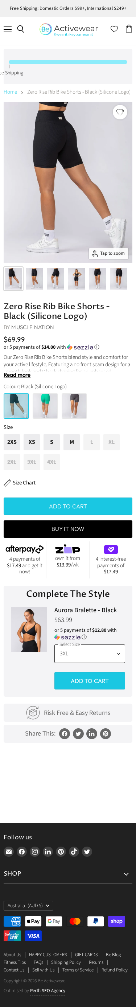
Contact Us (14, 970)
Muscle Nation (32, 327)
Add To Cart (90, 680)
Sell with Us (43, 970)
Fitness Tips (15, 962)
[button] (68, 347)
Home (10, 92)
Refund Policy (115, 970)
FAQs (38, 962)
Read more (17, 375)
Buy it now (68, 528)
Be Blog (113, 954)
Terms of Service (78, 970)
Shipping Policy (66, 962)
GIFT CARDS (86, 954)
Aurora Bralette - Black (85, 610)
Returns (96, 962)
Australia (25, 905)
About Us (12, 954)
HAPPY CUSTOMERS (48, 954)
